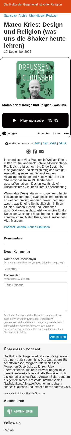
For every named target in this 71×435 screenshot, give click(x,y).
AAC (45, 143)
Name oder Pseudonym (20, 259)
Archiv (23, 15)
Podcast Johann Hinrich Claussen (27, 227)
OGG (53, 143)
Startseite (10, 15)
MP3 (38, 143)
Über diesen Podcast (43, 15)
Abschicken (58, 336)
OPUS (62, 143)
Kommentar (12, 275)
